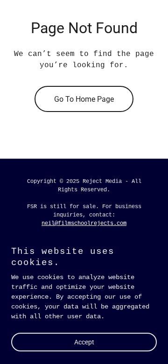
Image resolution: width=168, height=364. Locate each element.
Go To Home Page (84, 99)
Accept (84, 341)
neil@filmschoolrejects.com (84, 223)
